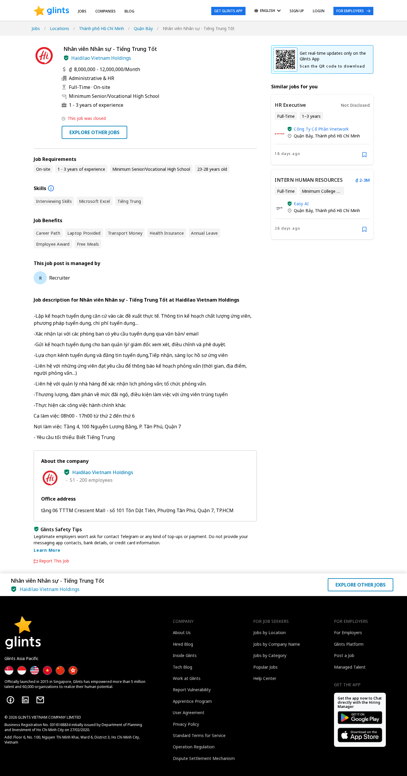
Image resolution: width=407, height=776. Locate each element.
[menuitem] (267, 11)
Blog (129, 11)
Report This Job (54, 561)
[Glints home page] (51, 11)
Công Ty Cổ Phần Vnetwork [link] (321, 129)
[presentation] (51, 11)
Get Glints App (228, 10)
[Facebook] (10, 700)
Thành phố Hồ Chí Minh (101, 28)
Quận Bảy (143, 28)
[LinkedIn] (25, 700)
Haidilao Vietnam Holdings (101, 58)
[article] (322, 130)
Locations (59, 28)
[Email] (40, 700)
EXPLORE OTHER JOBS (94, 132)
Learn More (47, 550)
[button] (66, 58)
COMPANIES (105, 11)
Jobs (82, 11)
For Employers (350, 10)
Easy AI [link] (301, 203)
